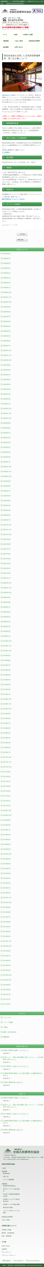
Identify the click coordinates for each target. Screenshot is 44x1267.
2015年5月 (7, 878)
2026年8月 (7, 253)
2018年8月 (7, 718)
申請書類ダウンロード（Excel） (14, 199)
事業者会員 (6, 1173)
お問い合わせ (19, 47)
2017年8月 (7, 776)
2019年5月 (7, 675)
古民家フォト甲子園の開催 (11, 1204)
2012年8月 (7, 989)
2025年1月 (7, 345)
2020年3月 (7, 626)
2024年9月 (7, 365)
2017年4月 (7, 796)
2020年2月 (7, 631)
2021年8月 (7, 544)
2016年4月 (7, 844)
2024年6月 (7, 379)
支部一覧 (6, 1176)
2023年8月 (7, 428)
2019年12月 (7, 641)
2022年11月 (7, 471)
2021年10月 (7, 534)
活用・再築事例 (6, 1236)
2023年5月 (7, 442)
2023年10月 (7, 418)
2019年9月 (7, 655)
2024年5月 (7, 384)
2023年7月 (7, 433)
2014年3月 (7, 936)
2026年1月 (7, 287)
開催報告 (6, 1037)
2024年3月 (7, 394)
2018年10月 (7, 709)
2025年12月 (7, 292)
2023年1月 (7, 462)
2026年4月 (7, 273)
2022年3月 (7, 510)
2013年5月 (7, 965)
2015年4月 (7, 883)
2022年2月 (7, 515)
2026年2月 (7, 282)
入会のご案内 (19, 41)
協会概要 (6, 47)
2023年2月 (7, 457)
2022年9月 (7, 481)
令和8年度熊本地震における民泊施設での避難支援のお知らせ (22, 1074)
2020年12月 (7, 583)
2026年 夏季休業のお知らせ (13, 1082)
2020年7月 (7, 607)
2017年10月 (7, 767)
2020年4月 (7, 621)
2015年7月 (7, 868)
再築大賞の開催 (8, 1207)
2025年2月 (7, 341)
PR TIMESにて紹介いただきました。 (16, 1066)
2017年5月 (7, 791)
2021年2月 (7, 573)
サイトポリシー (6, 1252)
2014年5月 (7, 926)
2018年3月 (7, 742)
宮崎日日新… (22, 239)
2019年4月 (7, 679)
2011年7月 (7, 999)
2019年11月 (7, 646)
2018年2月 (7, 747)
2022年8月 (7, 486)
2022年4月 (7, 505)
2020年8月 (7, 602)
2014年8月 (7, 912)
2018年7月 (7, 723)
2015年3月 (7, 888)
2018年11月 (7, 704)
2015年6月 (7, 873)
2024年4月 (7, 389)
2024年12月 (7, 350)
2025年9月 (7, 307)
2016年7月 (7, 830)
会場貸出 (4, 1249)
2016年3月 (7, 849)
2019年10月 (7, 650)
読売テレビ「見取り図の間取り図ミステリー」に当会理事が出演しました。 (23, 1058)
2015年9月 (7, 859)
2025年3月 (7, 336)
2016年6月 (7, 834)
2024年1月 (7, 404)
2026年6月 (7, 263)
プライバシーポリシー (8, 1255)
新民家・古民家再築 (8, 1233)
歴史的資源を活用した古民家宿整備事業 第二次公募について (22, 57)
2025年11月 (7, 297)
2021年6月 (7, 554)
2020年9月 (7, 597)
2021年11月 (7, 529)
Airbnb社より (6, 95)
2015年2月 (7, 893)
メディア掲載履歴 (8, 1179)
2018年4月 (7, 738)
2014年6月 (7, 922)
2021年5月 (7, 558)
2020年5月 (7, 617)
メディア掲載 (8, 1022)
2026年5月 (7, 268)
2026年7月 (7, 258)
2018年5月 (7, 733)
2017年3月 (7, 801)
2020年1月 (7, 636)
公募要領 (7, 152)
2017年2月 (7, 805)
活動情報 (6, 41)
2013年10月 (7, 946)
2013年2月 (7, 970)
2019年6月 (7, 670)
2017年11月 (7, 762)
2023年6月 (7, 437)
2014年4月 (7, 931)
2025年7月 (7, 316)
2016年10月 (7, 815)
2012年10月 (7, 980)
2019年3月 (7, 684)
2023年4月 (7, 447)
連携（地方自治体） (10, 1032)
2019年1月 (7, 694)
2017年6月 (7, 786)
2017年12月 (7, 757)
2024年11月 (7, 355)
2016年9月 (7, 820)
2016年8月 (7, 825)
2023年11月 (7, 413)
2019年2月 (7, 689)
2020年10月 (7, 592)
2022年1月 (7, 520)
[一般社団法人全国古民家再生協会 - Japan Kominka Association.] (22, 11)
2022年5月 (7, 500)
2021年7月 (7, 549)
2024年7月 (7, 374)
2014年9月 (7, 907)
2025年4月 (7, 331)
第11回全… (22, 234)
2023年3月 (7, 452)
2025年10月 (7, 302)
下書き (5, 1027)
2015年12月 (7, 854)
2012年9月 (7, 985)
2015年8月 (7, 863)
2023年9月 (7, 423)
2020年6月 (7, 612)
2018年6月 (7, 728)
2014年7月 (7, 917)
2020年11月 (7, 588)
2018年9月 (7, 713)
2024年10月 (7, 360)
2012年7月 (7, 994)
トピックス (5, 225)
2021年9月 (7, 539)
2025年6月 (7, 321)
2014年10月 (7, 902)
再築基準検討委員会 (9, 1186)
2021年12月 (7, 525)
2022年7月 (7, 491)
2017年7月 (7, 781)
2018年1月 (7, 752)
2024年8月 (7, 370)
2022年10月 (7, 476)
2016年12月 (7, 810)
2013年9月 (7, 951)
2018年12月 (7, 699)
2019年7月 (7, 665)
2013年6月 (7, 960)
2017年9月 (7, 771)
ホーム (5, 34)
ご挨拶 (15, 34)
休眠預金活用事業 (34, 41)
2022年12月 (7, 466)
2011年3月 (7, 1004)
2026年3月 (7, 278)
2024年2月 (7, 399)
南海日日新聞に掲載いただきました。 (16, 1050)
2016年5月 (7, 839)
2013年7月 (7, 955)
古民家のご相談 (28, 34)
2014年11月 (7, 897)
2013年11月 (7, 941)
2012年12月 (7, 975)
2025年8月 (7, 312)
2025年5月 (7, 326)
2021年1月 (7, 578)
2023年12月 (7, 408)
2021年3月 (7, 568)
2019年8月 (7, 660)
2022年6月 (7, 496)
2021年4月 (7, 563)
